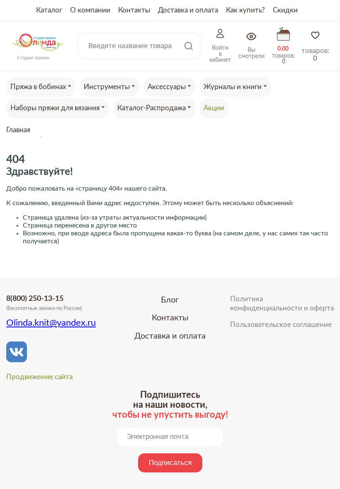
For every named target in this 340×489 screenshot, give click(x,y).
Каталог (49, 10)
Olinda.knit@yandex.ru (51, 322)
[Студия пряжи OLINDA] (37, 53)
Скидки (285, 10)
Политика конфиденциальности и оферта (282, 303)
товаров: (315, 54)
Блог (170, 300)
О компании (90, 10)
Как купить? (245, 10)
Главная (18, 129)
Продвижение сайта (39, 376)
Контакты (134, 10)
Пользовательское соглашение (281, 324)
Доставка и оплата (188, 10)
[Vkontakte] (16, 351)
